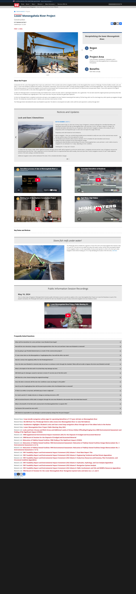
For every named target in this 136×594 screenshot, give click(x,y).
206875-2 (62, 121)
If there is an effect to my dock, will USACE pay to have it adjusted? (34, 390)
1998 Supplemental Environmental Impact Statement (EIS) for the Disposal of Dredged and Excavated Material (62, 435)
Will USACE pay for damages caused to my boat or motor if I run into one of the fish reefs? (41, 373)
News (33, 4)
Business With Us (62, 4)
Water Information (50, 4)
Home (22, 4)
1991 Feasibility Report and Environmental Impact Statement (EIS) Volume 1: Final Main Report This (57, 452)
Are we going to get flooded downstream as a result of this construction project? (38, 351)
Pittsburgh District (18, 476)
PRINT (15, 29)
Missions (40, 4)
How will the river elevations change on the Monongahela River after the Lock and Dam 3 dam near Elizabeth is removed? (50, 346)
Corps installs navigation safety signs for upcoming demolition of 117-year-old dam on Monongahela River (60, 419)
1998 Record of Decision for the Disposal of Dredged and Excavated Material (49, 437)
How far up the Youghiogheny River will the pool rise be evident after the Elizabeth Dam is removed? (44, 386)
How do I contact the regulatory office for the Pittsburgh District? (34, 359)
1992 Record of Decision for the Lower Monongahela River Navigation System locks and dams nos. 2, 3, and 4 (61, 471)
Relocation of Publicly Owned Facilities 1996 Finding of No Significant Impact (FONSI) (52, 440)
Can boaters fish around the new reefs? (26, 408)
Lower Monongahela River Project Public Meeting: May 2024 (44, 427)
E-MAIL (21, 29)
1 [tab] (67, 159)
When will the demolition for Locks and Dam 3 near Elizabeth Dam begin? (36, 342)
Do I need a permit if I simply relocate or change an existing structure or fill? (37, 395)
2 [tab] (69, 159)
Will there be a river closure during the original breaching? (31, 377)
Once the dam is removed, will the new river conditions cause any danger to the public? (40, 382)
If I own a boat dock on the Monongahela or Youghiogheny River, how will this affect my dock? (42, 355)
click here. (114, 250)
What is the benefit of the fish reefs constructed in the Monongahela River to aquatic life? (41, 404)
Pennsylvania (17, 478)
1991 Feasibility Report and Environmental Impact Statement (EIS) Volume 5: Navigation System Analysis (59, 465)
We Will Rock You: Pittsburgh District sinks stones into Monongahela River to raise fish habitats (57, 422)
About (27, 4)
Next (82, 50)
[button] (47, 1)
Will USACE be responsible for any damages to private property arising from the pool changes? (42, 412)
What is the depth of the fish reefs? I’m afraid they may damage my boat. (36, 368)
